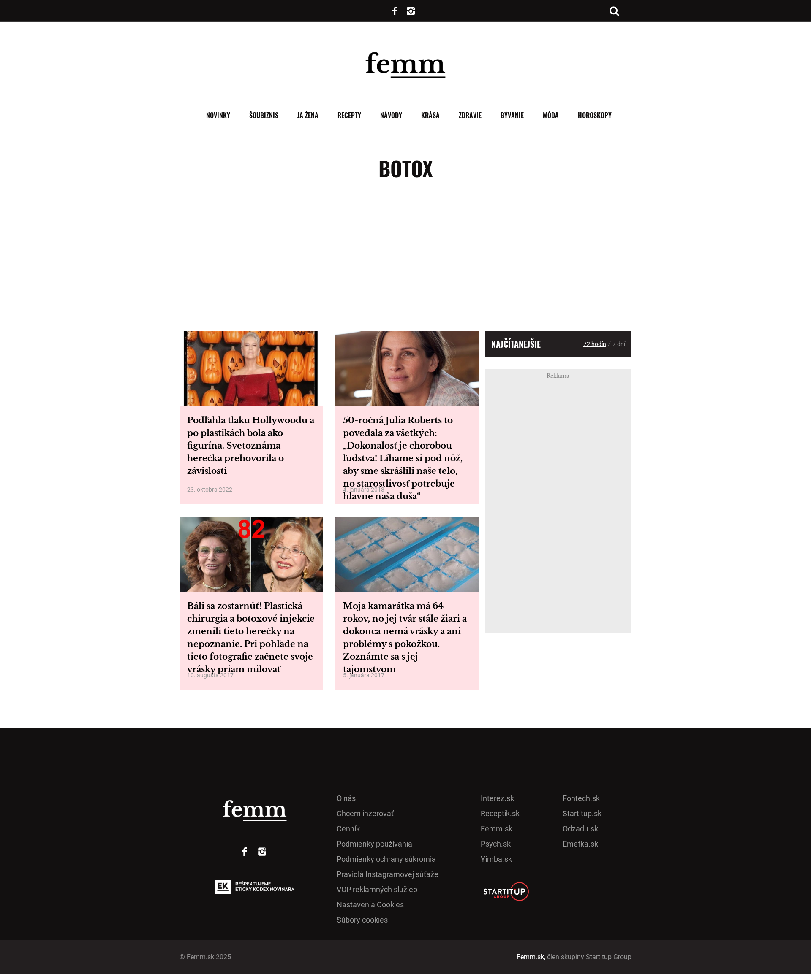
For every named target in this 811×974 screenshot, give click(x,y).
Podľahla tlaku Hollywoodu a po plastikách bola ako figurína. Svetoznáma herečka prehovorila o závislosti (250, 445)
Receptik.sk (500, 813)
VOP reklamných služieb (377, 889)
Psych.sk (496, 843)
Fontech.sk (581, 798)
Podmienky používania (374, 843)
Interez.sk (497, 798)
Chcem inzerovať (365, 813)
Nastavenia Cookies (370, 904)
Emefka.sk (580, 843)
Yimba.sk (496, 859)
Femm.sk (496, 828)
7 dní (618, 344)
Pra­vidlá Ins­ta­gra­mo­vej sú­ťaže (387, 874)
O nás (346, 798)
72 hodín (594, 344)
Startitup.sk (582, 813)
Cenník (348, 828)
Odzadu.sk (580, 828)
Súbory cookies (362, 919)
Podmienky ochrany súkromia (386, 859)
